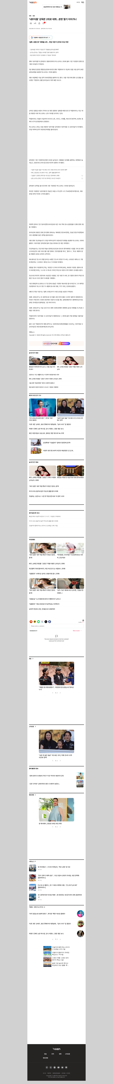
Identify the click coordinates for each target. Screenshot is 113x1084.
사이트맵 (63, 1073)
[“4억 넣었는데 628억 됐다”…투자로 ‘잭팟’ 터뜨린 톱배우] (80, 913)
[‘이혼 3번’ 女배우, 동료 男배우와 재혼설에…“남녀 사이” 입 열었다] (80, 923)
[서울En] (32, 2)
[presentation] (53, 692)
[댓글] (43, 23)
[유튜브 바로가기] (54, 1067)
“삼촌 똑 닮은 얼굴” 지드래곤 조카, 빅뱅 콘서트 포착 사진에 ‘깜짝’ (49, 170)
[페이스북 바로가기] (46, 1067)
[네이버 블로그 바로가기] (66, 1067)
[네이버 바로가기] (62, 1067)
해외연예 (31, 795)
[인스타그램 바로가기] (58, 1067)
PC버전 (68, 1073)
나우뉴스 (31, 861)
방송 (30, 659)
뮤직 (53, 1054)
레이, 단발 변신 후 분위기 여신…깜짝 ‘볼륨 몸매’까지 (45, 173)
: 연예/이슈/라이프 (36, 907)
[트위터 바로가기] (50, 1067)
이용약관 (49, 1073)
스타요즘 (31, 726)
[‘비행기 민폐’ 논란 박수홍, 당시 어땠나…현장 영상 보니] (80, 933)
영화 (34, 16)
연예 (30, 16)
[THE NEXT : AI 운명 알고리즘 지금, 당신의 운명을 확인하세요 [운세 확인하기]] (56, 343)
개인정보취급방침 (56, 1073)
